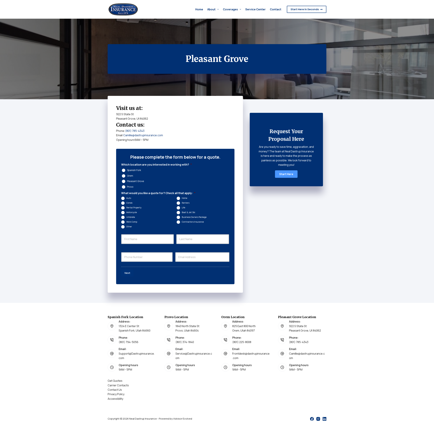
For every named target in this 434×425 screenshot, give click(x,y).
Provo (130, 186)
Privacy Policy (116, 394)
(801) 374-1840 (184, 342)
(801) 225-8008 (241, 342)
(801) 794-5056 (128, 342)
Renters (185, 202)
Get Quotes (115, 381)
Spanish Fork (134, 170)
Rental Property (134, 207)
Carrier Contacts (118, 385)
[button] (286, 174)
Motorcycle (131, 212)
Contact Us (115, 390)
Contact (275, 9)
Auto (128, 198)
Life (183, 207)
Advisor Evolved (182, 418)
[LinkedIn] (324, 419)
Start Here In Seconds (305, 9)
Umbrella (130, 217)
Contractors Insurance (193, 221)
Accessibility (115, 399)
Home (199, 9)
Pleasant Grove (135, 181)
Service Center (255, 9)
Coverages (230, 9)
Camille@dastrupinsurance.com (143, 135)
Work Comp (131, 221)
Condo (129, 202)
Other (129, 226)
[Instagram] (318, 419)
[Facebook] (312, 419)
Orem (130, 175)
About (211, 9)
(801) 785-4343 (134, 131)
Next (127, 273)
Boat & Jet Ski (188, 212)
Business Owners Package (194, 217)
